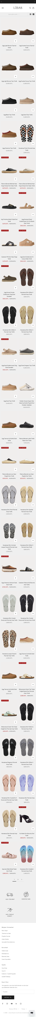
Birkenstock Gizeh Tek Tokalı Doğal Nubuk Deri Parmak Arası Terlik (27, 691)
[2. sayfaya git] (22, 879)
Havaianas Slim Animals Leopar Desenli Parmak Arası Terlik (9, 547)
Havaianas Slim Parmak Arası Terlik (27, 799)
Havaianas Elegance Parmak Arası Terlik (9, 763)
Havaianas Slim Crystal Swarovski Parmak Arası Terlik (9, 619)
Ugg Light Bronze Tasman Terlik (9, 46)
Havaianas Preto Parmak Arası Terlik (27, 149)
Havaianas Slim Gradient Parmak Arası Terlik (26, 870)
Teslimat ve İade (6, 933)
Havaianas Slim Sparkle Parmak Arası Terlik (26, 510)
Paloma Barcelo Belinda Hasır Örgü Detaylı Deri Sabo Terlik (9, 184)
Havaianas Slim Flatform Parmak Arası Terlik (26, 728)
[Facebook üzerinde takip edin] (2, 1003)
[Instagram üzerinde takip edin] (7, 1003)
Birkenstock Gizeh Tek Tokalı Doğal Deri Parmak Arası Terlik (9, 728)
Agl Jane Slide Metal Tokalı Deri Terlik (9, 870)
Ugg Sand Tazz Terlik (26, 115)
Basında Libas (5, 956)
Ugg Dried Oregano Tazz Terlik (26, 365)
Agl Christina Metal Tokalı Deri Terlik (9, 220)
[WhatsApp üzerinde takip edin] (21, 1003)
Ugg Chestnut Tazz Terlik (9, 148)
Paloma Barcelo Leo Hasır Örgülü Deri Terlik (9, 475)
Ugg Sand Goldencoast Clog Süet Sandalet (9, 366)
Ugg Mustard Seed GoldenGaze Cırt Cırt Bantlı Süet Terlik (26, 221)
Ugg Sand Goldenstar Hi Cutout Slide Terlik (26, 258)
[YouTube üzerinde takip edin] (12, 1003)
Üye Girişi (4, 968)
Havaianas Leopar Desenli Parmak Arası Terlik (9, 655)
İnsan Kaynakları (6, 959)
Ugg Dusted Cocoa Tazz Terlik (27, 81)
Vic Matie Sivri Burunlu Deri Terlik (26, 834)
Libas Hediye (5, 939)
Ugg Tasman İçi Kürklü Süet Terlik (9, 439)
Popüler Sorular (6, 936)
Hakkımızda (5, 951)
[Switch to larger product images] (30, 14)
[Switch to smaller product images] (33, 14)
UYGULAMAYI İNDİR (18, 1)
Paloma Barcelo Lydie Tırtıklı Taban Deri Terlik (26, 439)
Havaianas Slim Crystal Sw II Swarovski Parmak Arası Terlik (9, 799)
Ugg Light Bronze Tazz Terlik (9, 81)
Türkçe (23, 1009)
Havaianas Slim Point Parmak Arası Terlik (9, 510)
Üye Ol (3, 971)
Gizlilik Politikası (6, 976)
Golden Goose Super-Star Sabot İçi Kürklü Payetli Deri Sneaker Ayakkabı (26, 403)
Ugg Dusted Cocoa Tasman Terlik (26, 46)
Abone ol (8, 997)
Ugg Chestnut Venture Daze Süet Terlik (9, 583)
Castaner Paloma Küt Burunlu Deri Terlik (27, 583)
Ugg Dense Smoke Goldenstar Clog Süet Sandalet (9, 294)
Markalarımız (5, 953)
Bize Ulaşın (5, 930)
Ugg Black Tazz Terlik (9, 115)
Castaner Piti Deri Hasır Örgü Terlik (9, 258)
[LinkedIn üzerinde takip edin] (16, 1003)
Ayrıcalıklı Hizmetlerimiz (8, 942)
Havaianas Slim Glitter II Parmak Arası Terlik (26, 293)
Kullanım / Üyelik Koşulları (9, 974)
